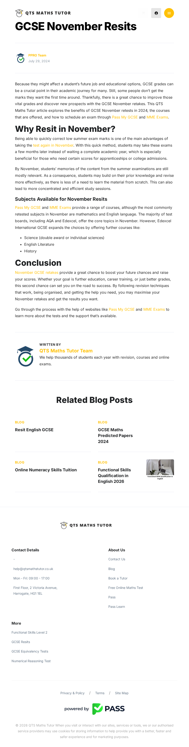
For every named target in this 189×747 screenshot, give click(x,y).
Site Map (122, 693)
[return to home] (94, 525)
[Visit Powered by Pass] (95, 708)
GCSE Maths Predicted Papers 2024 (115, 435)
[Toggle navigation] (169, 13)
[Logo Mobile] (43, 13)
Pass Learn (116, 606)
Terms (99, 693)
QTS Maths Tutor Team (66, 351)
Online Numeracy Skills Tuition (46, 469)
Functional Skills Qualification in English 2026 (114, 475)
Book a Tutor (117, 578)
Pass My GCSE (125, 117)
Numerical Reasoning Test (31, 661)
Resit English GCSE (34, 429)
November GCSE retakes (36, 272)
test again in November (53, 145)
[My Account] (156, 13)
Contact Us (116, 559)
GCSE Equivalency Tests (30, 651)
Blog (19, 422)
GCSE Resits (21, 642)
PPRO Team (37, 55)
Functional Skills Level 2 (29, 632)
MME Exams (157, 117)
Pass (111, 597)
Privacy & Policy (72, 693)
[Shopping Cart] (143, 13)
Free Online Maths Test (125, 588)
